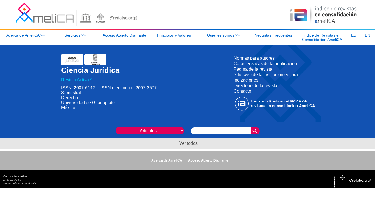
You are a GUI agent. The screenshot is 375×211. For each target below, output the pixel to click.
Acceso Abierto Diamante (208, 160)
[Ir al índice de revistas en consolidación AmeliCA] (323, 23)
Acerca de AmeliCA (166, 160)
